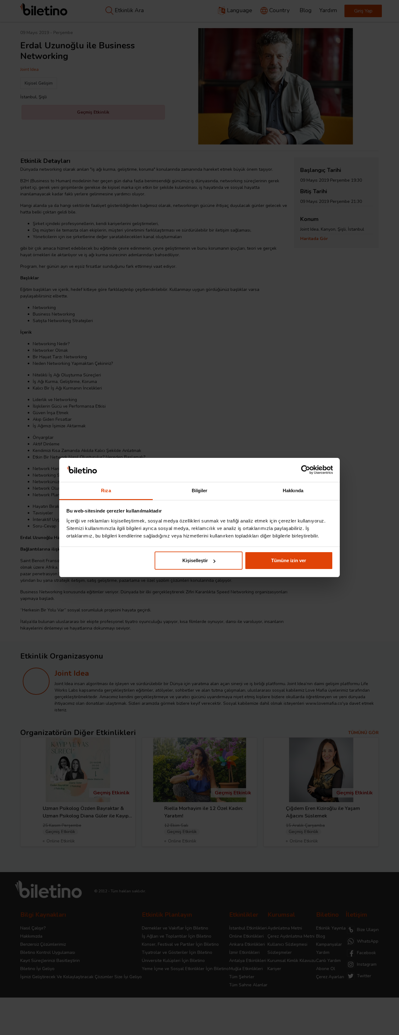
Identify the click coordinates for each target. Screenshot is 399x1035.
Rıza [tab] (106, 490)
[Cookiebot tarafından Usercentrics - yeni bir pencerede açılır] (305, 470)
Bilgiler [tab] (200, 490)
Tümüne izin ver (288, 560)
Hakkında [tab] (293, 490)
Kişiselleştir (195, 560)
